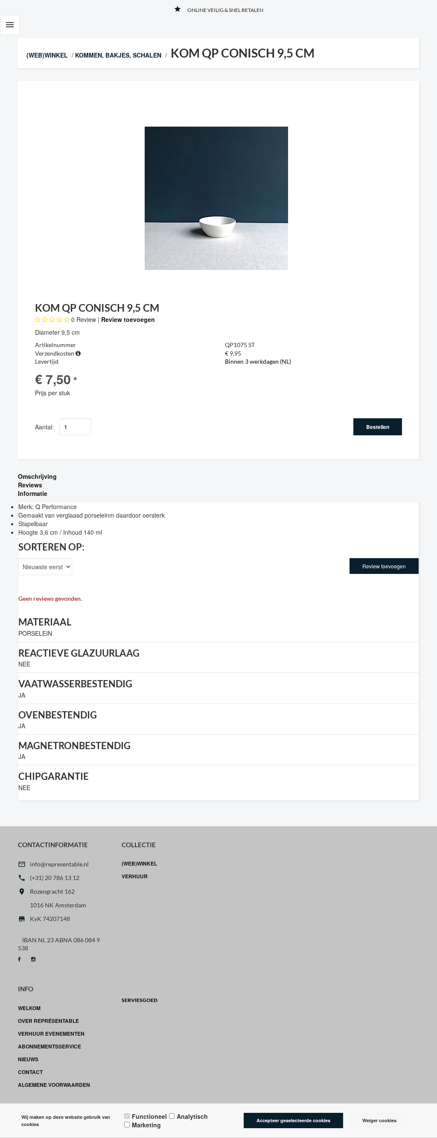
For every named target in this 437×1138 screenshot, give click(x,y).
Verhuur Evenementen (51, 1033)
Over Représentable (48, 1021)
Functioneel (149, 1116)
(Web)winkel (47, 55)
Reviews (30, 485)
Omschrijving (37, 476)
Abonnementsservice (49, 1046)
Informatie (32, 493)
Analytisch (192, 1116)
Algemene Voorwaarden (54, 1085)
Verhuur (135, 876)
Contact (30, 1072)
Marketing (146, 1125)
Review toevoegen (128, 319)
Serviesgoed (139, 1000)
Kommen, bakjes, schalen (118, 55)
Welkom (29, 1008)
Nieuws (28, 1059)
